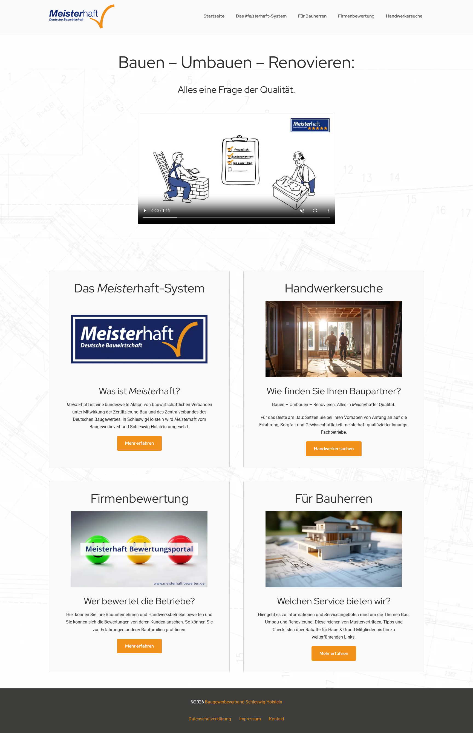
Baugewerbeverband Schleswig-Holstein (243, 702)
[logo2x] (82, 6)
